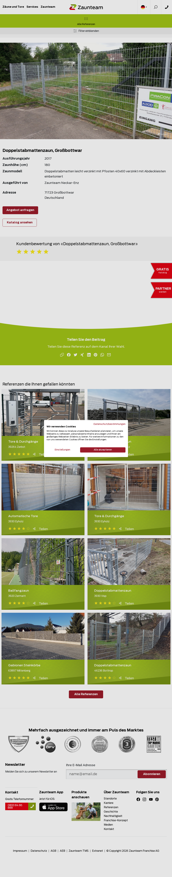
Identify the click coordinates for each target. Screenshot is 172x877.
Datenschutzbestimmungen (109, 424)
